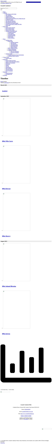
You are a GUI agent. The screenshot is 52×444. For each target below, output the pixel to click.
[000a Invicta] (16, 328)
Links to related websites (26, 415)
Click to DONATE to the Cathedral (33, 2)
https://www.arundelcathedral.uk (27, 413)
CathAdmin (6, 82)
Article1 (4, 91)
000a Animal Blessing (9, 286)
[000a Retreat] (16, 183)
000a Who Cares (7, 141)
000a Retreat (6, 188)
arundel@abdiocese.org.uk (27, 411)
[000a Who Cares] (16, 135)
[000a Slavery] (16, 230)
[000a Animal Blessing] (16, 280)
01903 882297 (27, 409)
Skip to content (4, 1)
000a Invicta (6, 334)
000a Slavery (6, 236)
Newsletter (26, 419)
